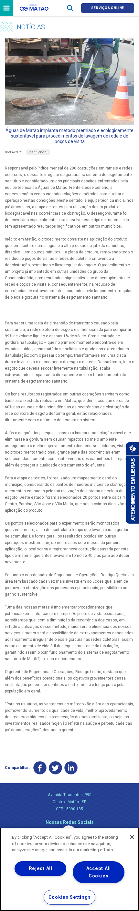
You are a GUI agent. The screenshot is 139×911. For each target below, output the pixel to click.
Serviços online (107, 8)
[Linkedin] (71, 767)
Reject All (40, 868)
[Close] (132, 837)
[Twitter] (55, 767)
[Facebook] (40, 767)
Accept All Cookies (98, 872)
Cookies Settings (69, 897)
